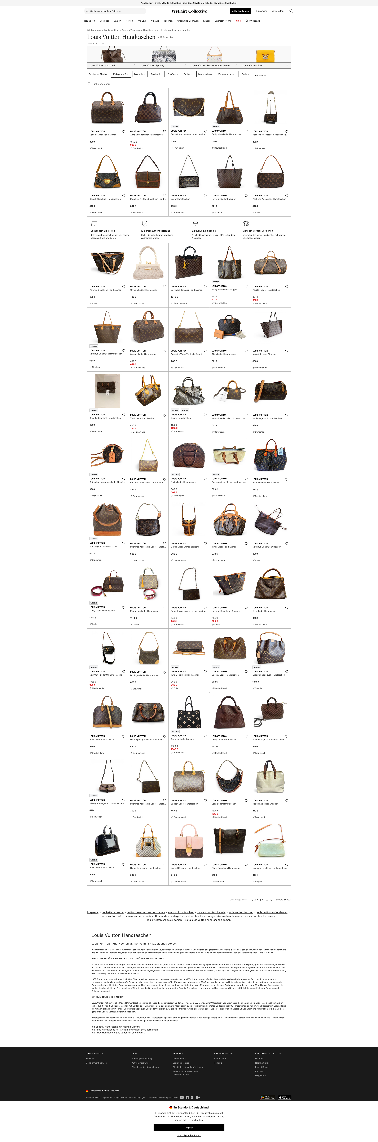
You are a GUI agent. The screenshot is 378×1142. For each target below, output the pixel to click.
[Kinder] (212, 21)
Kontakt (218, 1062)
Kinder (206, 20)
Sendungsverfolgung (142, 1058)
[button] (291, 11)
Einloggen (262, 11)
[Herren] (135, 21)
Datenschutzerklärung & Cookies (163, 1097)
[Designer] (111, 21)
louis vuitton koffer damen (272, 912)
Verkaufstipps (179, 1058)
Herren (129, 20)
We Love (142, 20)
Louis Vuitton (111, 30)
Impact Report (262, 1067)
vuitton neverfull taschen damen (146, 912)
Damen (117, 20)
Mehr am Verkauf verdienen (258, 230)
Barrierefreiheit (93, 1097)
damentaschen (133, 916)
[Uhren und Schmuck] (201, 21)
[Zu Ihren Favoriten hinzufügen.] (124, 131)
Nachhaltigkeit (262, 1062)
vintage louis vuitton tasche (187, 916)
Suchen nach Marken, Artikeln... (105, 11)
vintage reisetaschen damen (222, 916)
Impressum (107, 1097)
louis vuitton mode (156, 916)
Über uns (259, 1058)
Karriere (259, 1071)
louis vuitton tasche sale (211, 912)
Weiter (189, 1127)
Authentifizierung (140, 1062)
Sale (238, 20)
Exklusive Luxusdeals (204, 230)
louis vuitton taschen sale (258, 916)
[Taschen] (175, 21)
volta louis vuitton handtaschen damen (208, 920)
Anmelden (278, 11)
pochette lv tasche (113, 912)
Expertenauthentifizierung (155, 230)
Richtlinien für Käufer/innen (145, 1067)
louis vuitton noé (111, 916)
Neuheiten (89, 20)
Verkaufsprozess (181, 1062)
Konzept (90, 1058)
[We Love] (149, 21)
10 (271, 899)
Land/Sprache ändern (189, 1135)
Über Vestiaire (253, 20)
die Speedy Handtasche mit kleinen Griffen (115, 1026)
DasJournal (260, 1075)
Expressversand (223, 20)
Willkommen (94, 30)
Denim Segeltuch (126, 1011)
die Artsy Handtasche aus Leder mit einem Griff (118, 1032)
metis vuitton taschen (181, 912)
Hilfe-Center (220, 1058)
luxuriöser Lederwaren (193, 949)
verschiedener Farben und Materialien (229, 985)
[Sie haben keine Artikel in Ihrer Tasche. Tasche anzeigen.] (291, 11)
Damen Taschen (131, 30)
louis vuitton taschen (241, 912)
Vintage (155, 20)
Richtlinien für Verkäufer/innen (188, 1067)
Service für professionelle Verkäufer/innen (185, 1073)
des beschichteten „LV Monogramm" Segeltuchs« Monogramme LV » (229, 970)
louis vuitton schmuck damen (164, 920)
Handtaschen (150, 30)
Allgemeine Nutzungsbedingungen (129, 1097)
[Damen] (123, 21)
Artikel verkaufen (240, 11)
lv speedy (92, 912)
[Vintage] (161, 21)
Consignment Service (96, 1062)
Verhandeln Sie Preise (103, 230)
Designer (104, 20)
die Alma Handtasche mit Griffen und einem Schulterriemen (125, 1029)
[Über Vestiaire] (262, 21)
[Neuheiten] (97, 21)
